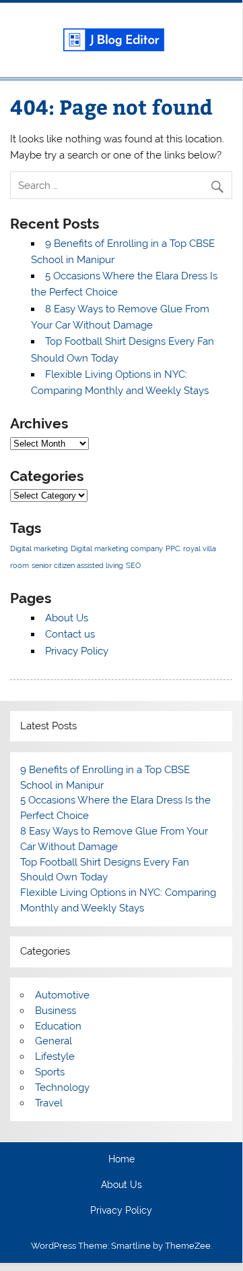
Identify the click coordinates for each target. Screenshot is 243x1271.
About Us (66, 618)
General (53, 1041)
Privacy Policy (76, 651)
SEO (133, 565)
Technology (62, 1087)
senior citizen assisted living (77, 565)
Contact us (70, 634)
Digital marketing (39, 548)
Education (58, 1026)
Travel (49, 1103)
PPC (173, 548)
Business (55, 1011)
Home (121, 1159)
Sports (50, 1072)
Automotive (62, 995)
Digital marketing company (117, 548)
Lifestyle (55, 1056)
